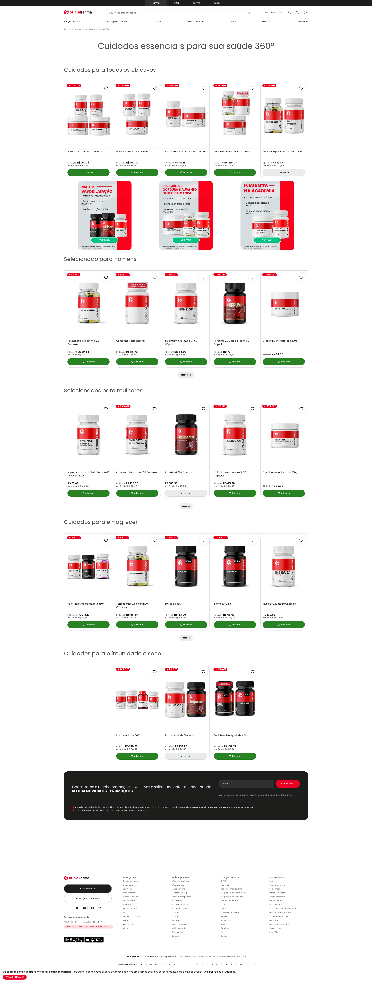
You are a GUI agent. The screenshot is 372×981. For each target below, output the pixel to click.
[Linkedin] (100, 908)
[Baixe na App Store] (94, 942)
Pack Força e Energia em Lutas (84, 151)
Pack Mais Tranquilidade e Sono (232, 735)
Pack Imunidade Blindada (179, 735)
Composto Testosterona (130, 341)
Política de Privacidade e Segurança (273, 795)
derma (196, 3)
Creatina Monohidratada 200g (280, 341)
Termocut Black (223, 603)
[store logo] (78, 12)
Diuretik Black (173, 603)
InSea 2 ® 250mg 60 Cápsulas (279, 603)
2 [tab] (187, 375)
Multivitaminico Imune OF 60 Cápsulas (181, 342)
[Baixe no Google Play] (74, 942)
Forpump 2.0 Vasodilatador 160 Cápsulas (231, 342)
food (217, 3)
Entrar (281, 12)
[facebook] (77, 908)
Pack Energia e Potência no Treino (282, 151)
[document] (186, 975)
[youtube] (85, 908)
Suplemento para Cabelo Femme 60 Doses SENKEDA (88, 474)
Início (66, 29)
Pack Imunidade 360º (128, 735)
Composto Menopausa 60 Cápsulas (136, 472)
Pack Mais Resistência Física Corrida (185, 151)
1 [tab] (183, 375)
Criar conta (270, 12)
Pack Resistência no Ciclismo (132, 151)
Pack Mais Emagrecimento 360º (85, 603)
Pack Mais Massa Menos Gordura (232, 151)
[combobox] (179, 12)
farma (156, 3)
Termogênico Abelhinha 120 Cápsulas (83, 342)
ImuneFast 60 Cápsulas (178, 472)
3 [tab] (190, 375)
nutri (176, 3)
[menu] (290, 11)
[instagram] (92, 908)
